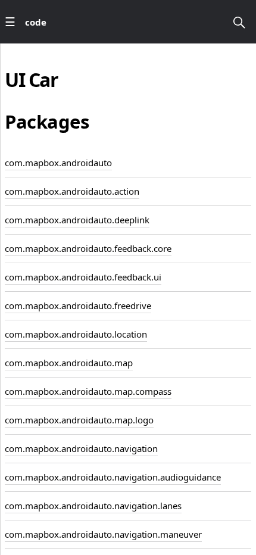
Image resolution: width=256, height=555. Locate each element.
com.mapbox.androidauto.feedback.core (88, 248)
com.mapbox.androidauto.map (69, 363)
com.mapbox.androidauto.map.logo (79, 420)
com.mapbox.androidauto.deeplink (77, 220)
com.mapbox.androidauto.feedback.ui (83, 277)
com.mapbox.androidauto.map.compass (88, 391)
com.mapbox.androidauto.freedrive (78, 305)
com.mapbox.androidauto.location (76, 334)
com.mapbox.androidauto (58, 163)
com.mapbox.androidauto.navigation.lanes (93, 506)
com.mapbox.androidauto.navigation (81, 448)
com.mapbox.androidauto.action (72, 191)
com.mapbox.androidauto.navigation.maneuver (103, 534)
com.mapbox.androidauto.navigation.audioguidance (113, 477)
